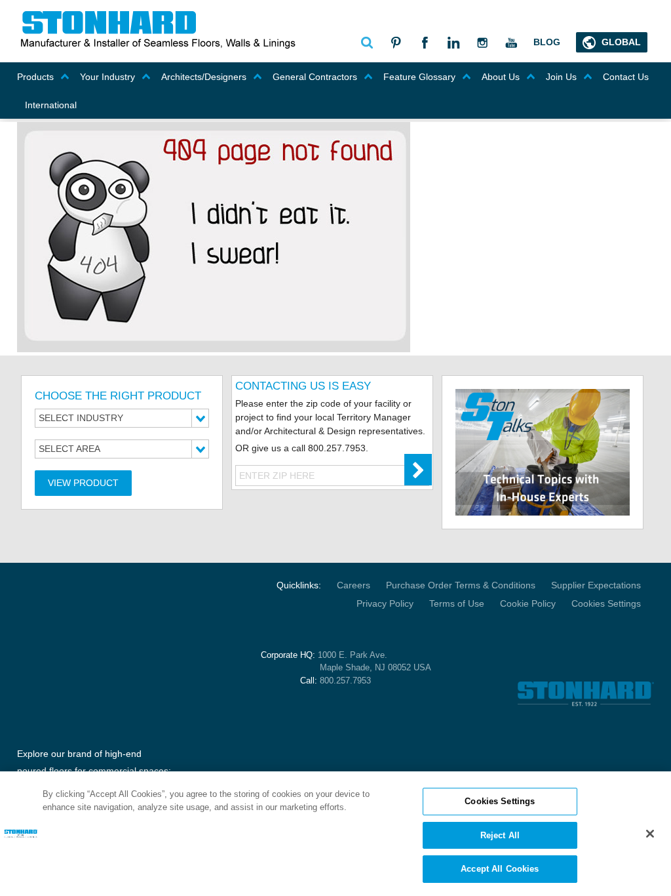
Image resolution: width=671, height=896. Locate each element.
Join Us (561, 76)
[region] (335, 833)
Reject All (500, 835)
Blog (546, 42)
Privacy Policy (384, 603)
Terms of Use (456, 603)
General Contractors (315, 76)
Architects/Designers (203, 76)
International (51, 105)
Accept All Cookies (500, 869)
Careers (353, 585)
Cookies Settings (606, 603)
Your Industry (107, 76)
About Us (501, 76)
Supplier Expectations (596, 585)
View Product (83, 483)
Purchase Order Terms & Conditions (460, 585)
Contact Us (626, 76)
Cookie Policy (528, 603)
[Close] (650, 833)
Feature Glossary (419, 76)
